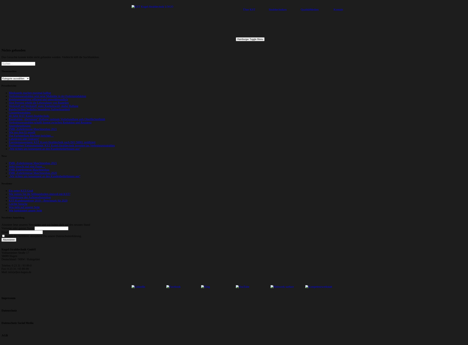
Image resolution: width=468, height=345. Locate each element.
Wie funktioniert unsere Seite (25, 210)
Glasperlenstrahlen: (20, 112)
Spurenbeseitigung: (20, 125)
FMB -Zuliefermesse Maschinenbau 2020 (33, 173)
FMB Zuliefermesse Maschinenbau (29, 169)
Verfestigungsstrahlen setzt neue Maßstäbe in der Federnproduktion (47, 96)
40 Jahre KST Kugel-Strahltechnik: (29, 115)
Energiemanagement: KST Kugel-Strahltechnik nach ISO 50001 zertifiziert (52, 142)
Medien (314, 9)
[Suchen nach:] (18, 63)
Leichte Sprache (18, 203)
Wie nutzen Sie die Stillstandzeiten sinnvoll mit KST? (39, 194)
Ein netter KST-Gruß (21, 190)
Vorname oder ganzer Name (17, 228)
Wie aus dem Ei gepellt (22, 132)
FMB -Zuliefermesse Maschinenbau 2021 (33, 129)
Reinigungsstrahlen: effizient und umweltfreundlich (38, 99)
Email (4, 232)
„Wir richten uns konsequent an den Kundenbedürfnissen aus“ (44, 148)
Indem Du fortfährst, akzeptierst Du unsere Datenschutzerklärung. (43, 236)
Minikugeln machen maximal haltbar (30, 92)
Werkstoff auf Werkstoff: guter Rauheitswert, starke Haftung (43, 106)
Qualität (305, 9)
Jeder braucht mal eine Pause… (27, 166)
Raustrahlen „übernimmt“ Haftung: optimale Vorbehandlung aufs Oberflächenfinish (57, 119)
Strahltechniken (278, 9)
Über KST (249, 9)
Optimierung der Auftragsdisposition (30, 197)
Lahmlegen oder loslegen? (24, 138)
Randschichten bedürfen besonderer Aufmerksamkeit (39, 109)
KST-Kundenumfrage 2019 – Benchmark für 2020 (38, 200)
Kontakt (338, 9)
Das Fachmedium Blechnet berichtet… (31, 135)
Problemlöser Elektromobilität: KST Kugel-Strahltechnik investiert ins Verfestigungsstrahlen (62, 145)
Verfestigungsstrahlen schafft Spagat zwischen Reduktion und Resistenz (50, 122)
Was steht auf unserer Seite (24, 207)
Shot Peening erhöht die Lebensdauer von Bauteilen (39, 102)
